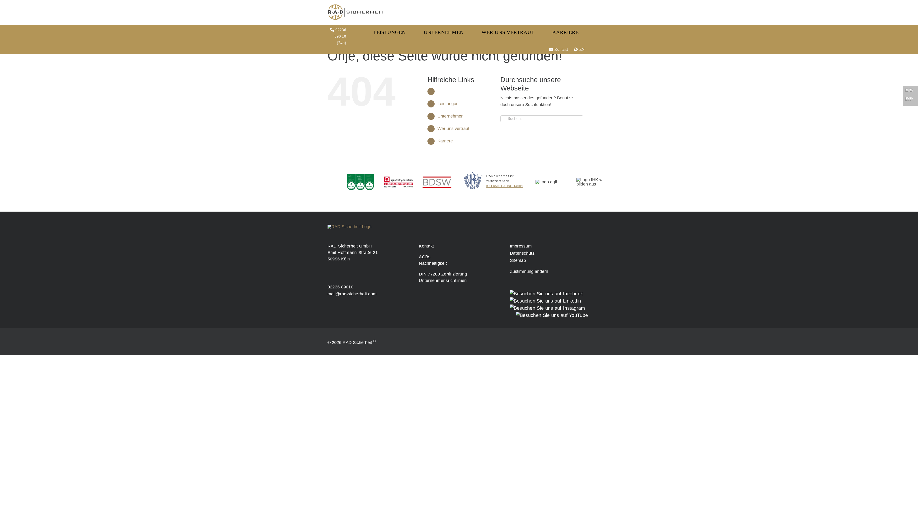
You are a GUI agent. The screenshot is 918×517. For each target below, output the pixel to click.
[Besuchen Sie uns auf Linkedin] (545, 300)
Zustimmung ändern (529, 271)
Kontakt (561, 49)
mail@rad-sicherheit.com (352, 294)
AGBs (424, 256)
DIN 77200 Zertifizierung (443, 274)
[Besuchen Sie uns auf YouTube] (552, 315)
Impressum (521, 246)
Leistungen (448, 103)
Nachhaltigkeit (433, 263)
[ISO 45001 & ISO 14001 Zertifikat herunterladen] (498, 183)
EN (582, 49)
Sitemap (518, 260)
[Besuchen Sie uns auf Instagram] (547, 308)
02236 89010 (340, 287)
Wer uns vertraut (453, 128)
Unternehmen (450, 116)
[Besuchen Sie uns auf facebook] (546, 293)
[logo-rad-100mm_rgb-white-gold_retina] (350, 226)
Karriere (445, 141)
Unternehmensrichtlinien (443, 280)
